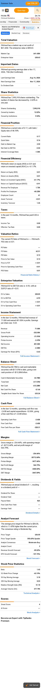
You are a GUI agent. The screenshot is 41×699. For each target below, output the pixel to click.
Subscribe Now (12, 663)
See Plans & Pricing (30, 663)
